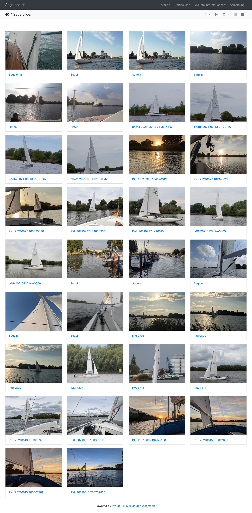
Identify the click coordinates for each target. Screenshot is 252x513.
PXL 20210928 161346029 (211, 179)
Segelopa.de (15, 5)
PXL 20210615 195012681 (211, 440)
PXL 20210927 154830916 (88, 231)
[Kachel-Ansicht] (235, 14)
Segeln (75, 74)
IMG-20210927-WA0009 (210, 231)
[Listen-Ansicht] (243, 14)
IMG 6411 (138, 387)
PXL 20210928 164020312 (149, 179)
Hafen (13, 127)
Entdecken (181, 5)
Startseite (7, 14)
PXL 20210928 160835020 (26, 231)
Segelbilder (22, 14)
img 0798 (138, 335)
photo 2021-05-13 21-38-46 (212, 126)
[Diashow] (216, 14)
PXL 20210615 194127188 (149, 440)
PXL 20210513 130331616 (88, 440)
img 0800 (200, 335)
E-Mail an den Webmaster (140, 506)
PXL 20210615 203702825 (88, 492)
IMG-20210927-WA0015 (148, 231)
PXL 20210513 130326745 (26, 440)
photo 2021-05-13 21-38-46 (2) (153, 126)
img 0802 (15, 387)
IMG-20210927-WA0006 (25, 283)
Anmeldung (237, 5)
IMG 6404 (77, 388)
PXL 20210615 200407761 (26, 492)
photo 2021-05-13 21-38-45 (27, 179)
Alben (164, 5)
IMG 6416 (200, 388)
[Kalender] (225, 14)
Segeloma (15, 74)
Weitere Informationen (209, 5)
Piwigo (116, 506)
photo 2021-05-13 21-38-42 (89, 179)
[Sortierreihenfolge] (207, 14)
